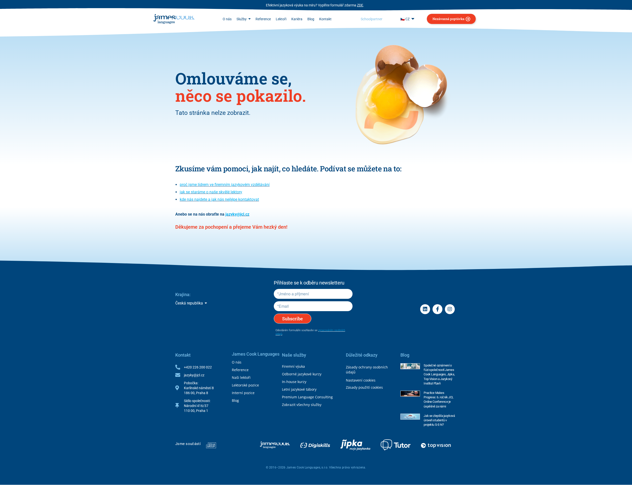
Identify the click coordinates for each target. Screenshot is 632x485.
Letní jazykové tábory (299, 389)
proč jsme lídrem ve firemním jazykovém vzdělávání (225, 184)
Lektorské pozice (245, 385)
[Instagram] (450, 309)
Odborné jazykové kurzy (301, 374)
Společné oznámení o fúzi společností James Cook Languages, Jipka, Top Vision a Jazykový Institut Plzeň (439, 374)
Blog (235, 400)
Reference (240, 369)
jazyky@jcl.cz (237, 214)
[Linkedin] (425, 309)
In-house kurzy (294, 381)
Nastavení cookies (360, 380)
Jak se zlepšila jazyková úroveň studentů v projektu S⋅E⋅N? (439, 420)
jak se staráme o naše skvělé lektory (211, 192)
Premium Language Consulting (307, 397)
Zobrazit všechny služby (301, 404)
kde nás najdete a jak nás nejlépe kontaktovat (219, 199)
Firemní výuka (293, 366)
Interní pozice (243, 392)
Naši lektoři (241, 377)
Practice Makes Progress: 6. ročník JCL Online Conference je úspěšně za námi (438, 399)
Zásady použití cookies (364, 387)
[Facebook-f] (437, 309)
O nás (236, 362)
